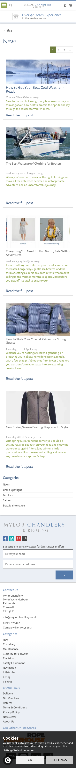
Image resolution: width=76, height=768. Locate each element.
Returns (7, 703)
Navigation (9, 668)
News (6, 484)
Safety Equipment (14, 663)
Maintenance (11, 649)
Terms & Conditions (15, 707)
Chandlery (9, 644)
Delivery (8, 693)
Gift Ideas (8, 495)
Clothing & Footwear (15, 654)
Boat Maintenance (14, 505)
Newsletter (9, 717)
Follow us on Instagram (24, 538)
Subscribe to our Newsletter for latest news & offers (33, 547)
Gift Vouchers (11, 698)
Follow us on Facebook (5, 538)
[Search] (11, 5)
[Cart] (70, 5)
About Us (8, 721)
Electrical (8, 658)
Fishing (7, 682)
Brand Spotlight (12, 490)
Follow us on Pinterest (18, 538)
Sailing (7, 500)
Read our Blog (11, 538)
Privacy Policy (11, 712)
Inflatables (9, 672)
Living (6, 677)
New (5, 640)
